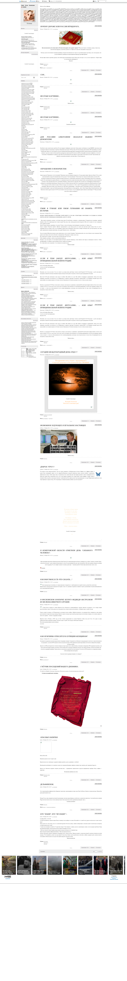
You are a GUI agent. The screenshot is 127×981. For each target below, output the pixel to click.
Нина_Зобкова (28, 312)
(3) (28, 259)
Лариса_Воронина (25, 308)
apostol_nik (23, 328)
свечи (22, 149)
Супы (22, 216)
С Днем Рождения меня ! (26, 275)
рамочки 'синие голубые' (26, 212)
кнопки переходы (25, 154)
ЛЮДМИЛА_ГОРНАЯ (25, 310)
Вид (95, 1)
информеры (23, 146)
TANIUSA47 (32, 299)
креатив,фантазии (25, 164)
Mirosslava (23, 296)
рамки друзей (24, 199)
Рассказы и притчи (25, 204)
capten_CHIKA (24, 293)
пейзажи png (24, 94)
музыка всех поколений (26, 172)
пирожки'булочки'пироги (26, 90)
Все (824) (36, 239)
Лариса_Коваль (32, 308)
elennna (23, 329)
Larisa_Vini (27, 294)
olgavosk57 (27, 331)
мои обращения (24, 169)
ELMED (30, 322)
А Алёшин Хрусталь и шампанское (29, 48)
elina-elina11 (27, 329)
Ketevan (23, 323)
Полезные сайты (24, 192)
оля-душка (33, 312)
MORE (22, 125)
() (87, 70)
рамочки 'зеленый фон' (26, 141)
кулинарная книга (25, 165)
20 (93, 851)
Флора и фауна (24, 228)
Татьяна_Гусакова (28, 313)
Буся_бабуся (24, 302)
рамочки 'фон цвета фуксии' (27, 201)
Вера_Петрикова (24, 303)
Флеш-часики (24, 226)
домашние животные (25, 140)
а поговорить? (49, 67)
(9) (30, 279)
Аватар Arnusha (29, 15)
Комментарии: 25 (31, 43)
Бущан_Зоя (29, 302)
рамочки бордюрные (25, 84)
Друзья (26, 5)
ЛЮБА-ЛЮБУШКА (25, 309)
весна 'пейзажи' (24, 107)
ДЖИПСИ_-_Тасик (33, 333)
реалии (44, 67)
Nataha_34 (32, 296)
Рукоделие (23, 207)
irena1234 (30, 330)
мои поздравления (25, 170)
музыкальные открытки (26, 174)
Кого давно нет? (24, 292)
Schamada (31, 298)
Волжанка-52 (31, 303)
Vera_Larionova (24, 301)
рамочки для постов (25, 83)
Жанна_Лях (23, 335)
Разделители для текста (26, 197)
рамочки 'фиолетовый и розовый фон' (29, 222)
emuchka (29, 293)
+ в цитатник (55, 29)
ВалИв (33, 302)
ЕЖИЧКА (34, 334)
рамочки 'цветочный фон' (26, 89)
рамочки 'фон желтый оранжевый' (28, 184)
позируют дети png (25, 115)
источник (42, 623)
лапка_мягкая (31, 342)
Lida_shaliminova (24, 324)
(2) (32, 254)
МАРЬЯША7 (27, 311)
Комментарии (32, 5)
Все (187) (36, 289)
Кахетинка (30, 306)
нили (35, 342)
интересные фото (25, 144)
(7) (33, 275)
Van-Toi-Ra (34, 327)
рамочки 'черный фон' (25, 233)
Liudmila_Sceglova (25, 295)
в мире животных (24, 131)
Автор (71, 194)
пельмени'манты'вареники (26, 124)
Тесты (22, 217)
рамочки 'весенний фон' (26, 102)
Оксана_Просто (32, 339)
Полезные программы (26, 191)
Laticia (26, 323)
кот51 (33, 306)
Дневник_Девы (24, 304)
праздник (50, 418)
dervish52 (32, 328)
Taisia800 (31, 326)
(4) (27, 243)
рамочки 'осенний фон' (26, 97)
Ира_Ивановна (24, 306)
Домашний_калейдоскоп (26, 334)
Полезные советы (25, 194)
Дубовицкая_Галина (32, 304)
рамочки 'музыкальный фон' (27, 120)
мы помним (23, 175)
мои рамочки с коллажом (26, 85)
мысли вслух (24, 176)
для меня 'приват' (25, 112)
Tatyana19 (23, 327)
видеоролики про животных (27, 134)
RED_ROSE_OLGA (28, 297)
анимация (23, 130)
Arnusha (21, 7)
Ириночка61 (23, 338)
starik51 (35, 298)
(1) (30, 281)
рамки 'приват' (24, 117)
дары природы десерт (26, 139)
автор (71, 83)
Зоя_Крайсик (29, 305)
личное (22, 167)
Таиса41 (23, 342)
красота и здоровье (25, 161)
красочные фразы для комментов (28, 162)
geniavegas (33, 293)
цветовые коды (24, 123)
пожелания (23, 187)
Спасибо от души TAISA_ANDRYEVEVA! (26, 248)
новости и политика (25, 177)
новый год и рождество (26, 179)
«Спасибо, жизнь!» (25, 279)
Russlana (27, 326)
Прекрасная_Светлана (26, 340)
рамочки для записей (25, 118)
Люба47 (30, 309)
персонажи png (24, 104)
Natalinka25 (28, 325)
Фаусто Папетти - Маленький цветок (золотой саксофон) (29, 42)
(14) (22, 278)
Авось (51, 1)
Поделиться (98, 70)
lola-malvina (31, 295)
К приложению (35, 54)
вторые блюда (24, 135)
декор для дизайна (25, 185)
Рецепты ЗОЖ (24, 206)
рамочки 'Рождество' (25, 103)
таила (22, 313)
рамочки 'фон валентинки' (26, 200)
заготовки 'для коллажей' (26, 114)
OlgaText (23, 326)
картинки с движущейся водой (27, 148)
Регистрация (33, 1)
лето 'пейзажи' (24, 109)
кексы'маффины (24, 95)
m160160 (23, 331)
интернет (23, 145)
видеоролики (24, 133)
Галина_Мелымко (25, 333)
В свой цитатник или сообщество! (76, 671)
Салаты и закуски (25, 210)
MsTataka (28, 296)
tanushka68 (28, 332)
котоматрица (24, 159)
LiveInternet (23, 1)
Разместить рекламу (114, 879)
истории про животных (51, 807)
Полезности (23, 190)
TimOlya (23, 300)
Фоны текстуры (24, 229)
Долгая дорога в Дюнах (26, 36)
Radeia (22, 297)
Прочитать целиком (64, 671)
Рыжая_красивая (25, 341)
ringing (31, 331)
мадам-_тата (33, 310)
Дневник (98, 26)
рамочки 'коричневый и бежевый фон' (29, 156)
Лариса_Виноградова (25, 307)
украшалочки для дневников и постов (29, 219)
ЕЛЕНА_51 (23, 305)
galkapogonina (24, 330)
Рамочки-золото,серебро (26, 202)
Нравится (92, 70)
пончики (23, 126)
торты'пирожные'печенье (26, 92)
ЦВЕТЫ (22, 232)
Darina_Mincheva (24, 322)
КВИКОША (29, 338)
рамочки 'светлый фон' (26, 211)
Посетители (30, 356)
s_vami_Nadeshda (25, 298)
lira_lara (33, 330)
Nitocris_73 (33, 325)
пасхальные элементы (26, 186)
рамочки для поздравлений (27, 99)
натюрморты (24, 122)
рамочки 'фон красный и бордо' (27, 160)
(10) (32, 248)
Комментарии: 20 (30, 37)
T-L (28, 299)
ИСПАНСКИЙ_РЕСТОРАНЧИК (27, 337)
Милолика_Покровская (55, 671)
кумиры (22, 166)
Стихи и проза (24, 215)
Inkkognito (34, 322)
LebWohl (29, 323)
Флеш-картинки (24, 224)
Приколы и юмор (24, 195)
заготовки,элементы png (26, 93)
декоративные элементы (26, 87)
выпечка (23, 136)
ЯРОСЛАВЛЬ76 (31, 314)
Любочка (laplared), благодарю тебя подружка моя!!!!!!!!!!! (29, 254)
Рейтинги (45, 1)
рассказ (44, 807)
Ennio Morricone (24, 38)
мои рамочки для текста (26, 171)
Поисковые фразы (32, 357)
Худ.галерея (23, 231)
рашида (23, 343)
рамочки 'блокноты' (25, 119)
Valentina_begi (28, 300)
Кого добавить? (32, 292)
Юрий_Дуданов (24, 314)
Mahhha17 (23, 325)
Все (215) (36, 273)
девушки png (24, 88)
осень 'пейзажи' (24, 100)
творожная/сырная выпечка (27, 98)
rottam (34, 331)
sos (22, 128)
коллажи (23, 155)
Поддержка (93, 1)
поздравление (45, 418)
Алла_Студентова (32, 301)
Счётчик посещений (67, 694)
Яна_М (26, 342)
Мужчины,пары (24, 196)
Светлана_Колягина (33, 341)
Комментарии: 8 (31, 46)
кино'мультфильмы (25, 151)
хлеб (22, 105)
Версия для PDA (114, 877)
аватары (23, 129)
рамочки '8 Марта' (25, 110)
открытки (23, 150)
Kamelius (23, 294)
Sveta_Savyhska (24, 299)
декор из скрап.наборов (26, 138)
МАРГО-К (23, 311)
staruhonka (23, 332)
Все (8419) (35, 320)
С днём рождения (25, 209)
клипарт (23, 153)
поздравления (24, 189)
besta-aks (28, 328)
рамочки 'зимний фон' (25, 143)
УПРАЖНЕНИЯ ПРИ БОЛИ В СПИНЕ (29, 277)
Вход (38, 1)
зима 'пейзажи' (24, 108)
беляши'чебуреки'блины (26, 113)
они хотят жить (24, 182)
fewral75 (32, 329)
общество (23, 181)
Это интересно (24, 234)
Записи (22, 5)
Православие (24, 205)
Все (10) (36, 30)
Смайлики (23, 214)
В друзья (30, 23)
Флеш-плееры (24, 227)
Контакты (114, 878)
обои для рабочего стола (26, 180)
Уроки (22, 221)
